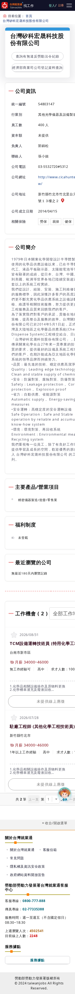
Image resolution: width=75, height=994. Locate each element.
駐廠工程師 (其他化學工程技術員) (42, 726)
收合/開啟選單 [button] (56, 823)
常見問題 (17, 858)
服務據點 (37, 960)
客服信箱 (50, 849)
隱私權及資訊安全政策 (27, 866)
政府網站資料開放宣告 (27, 874)
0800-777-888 (33, 900)
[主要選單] (69, 5)
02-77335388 (33, 909)
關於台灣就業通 (22, 849)
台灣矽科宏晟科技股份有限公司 (26, 21)
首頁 (29, 16)
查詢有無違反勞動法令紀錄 (37, 56)
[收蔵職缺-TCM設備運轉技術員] (14, 634)
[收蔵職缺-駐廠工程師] (14, 717)
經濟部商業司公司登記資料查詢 (37, 67)
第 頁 (52, 799)
